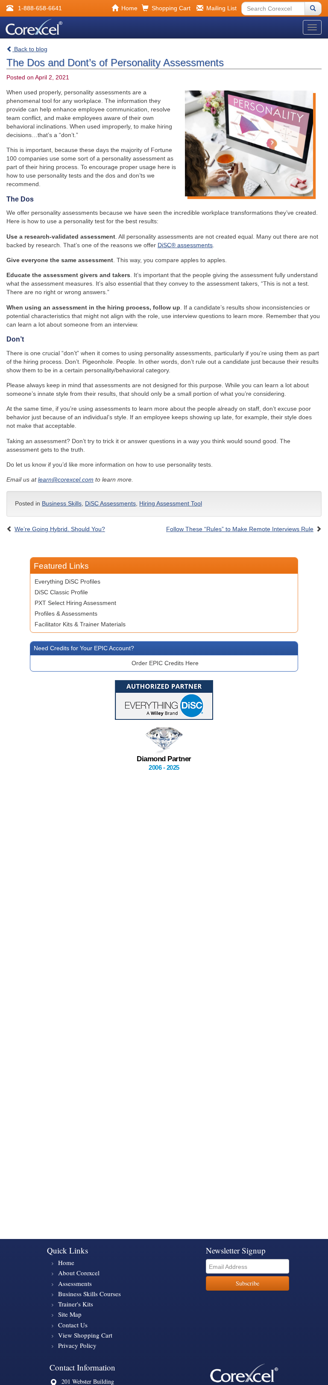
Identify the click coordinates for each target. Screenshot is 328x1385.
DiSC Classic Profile (61, 592)
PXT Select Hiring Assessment (75, 602)
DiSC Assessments (110, 503)
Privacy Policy (77, 1345)
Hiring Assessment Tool (170, 503)
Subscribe (247, 1283)
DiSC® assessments (185, 245)
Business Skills (62, 503)
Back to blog (29, 49)
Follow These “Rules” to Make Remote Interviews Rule (239, 529)
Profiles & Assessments (66, 613)
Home (66, 1262)
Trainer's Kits (75, 1304)
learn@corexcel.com (66, 479)
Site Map (70, 1314)
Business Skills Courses (89, 1293)
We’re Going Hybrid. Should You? (60, 529)
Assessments (75, 1283)
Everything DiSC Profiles (67, 581)
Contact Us (73, 1325)
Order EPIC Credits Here (165, 663)
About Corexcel (79, 1272)
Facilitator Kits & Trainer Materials (80, 624)
